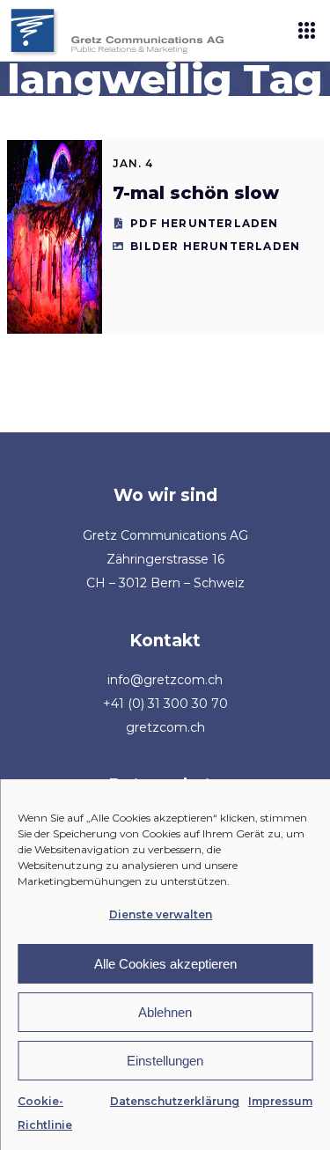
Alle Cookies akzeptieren (165, 963)
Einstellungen (165, 1060)
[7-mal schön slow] (54, 237)
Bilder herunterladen (215, 246)
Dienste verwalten (160, 914)
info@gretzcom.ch (165, 680)
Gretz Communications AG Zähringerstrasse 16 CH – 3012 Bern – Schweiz (165, 559)
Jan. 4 (133, 163)
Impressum (280, 1101)
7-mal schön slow (196, 192)
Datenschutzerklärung (174, 1101)
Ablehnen (165, 1012)
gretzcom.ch (165, 727)
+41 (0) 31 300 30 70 (165, 703)
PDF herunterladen (204, 223)
